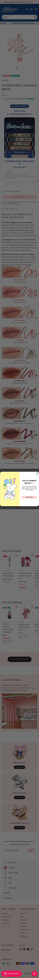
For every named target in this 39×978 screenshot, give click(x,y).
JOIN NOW (29, 497)
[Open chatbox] (34, 974)
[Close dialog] (37, 473)
